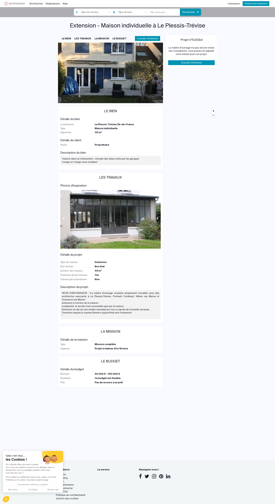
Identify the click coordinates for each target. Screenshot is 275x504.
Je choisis (33, 489)
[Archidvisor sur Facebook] (140, 476)
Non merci (12, 489)
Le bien (66, 38)
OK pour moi (53, 489)
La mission (102, 38)
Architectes (36, 3)
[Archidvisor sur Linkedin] (168, 476)
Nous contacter (64, 488)
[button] (6, 499)
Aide (65, 3)
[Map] (191, 97)
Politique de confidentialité (70, 495)
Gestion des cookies (67, 498)
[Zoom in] (213, 111)
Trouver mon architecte (256, 3)
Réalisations (53, 3)
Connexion (234, 3)
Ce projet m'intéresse (147, 38)
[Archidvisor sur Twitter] (147, 476)
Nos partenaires (65, 484)
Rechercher (189, 12)
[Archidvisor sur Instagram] (154, 476)
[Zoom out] (213, 115)
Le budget (119, 38)
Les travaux (82, 38)
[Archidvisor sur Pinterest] (161, 476)
